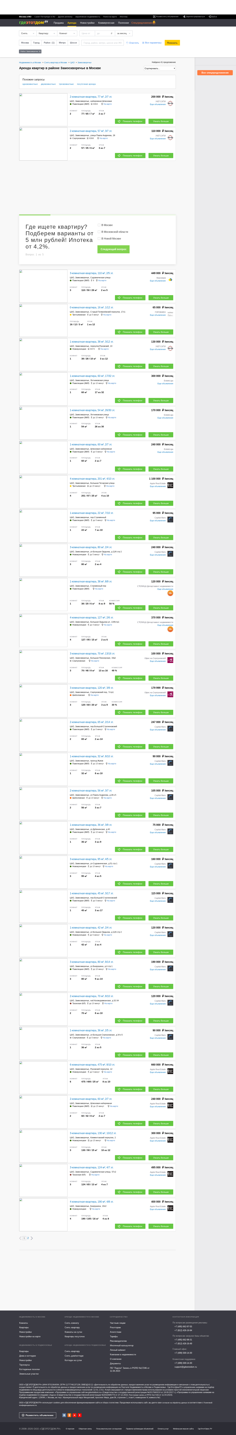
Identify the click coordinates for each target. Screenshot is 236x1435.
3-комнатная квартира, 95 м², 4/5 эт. (91, 859)
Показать (172, 42)
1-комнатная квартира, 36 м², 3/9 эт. (91, 824)
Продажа (59, 22)
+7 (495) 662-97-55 (183, 1326)
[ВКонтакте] (64, 1415)
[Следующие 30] (32, 1238)
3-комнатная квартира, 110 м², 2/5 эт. (91, 273)
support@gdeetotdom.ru (186, 1367)
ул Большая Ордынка (100, 552)
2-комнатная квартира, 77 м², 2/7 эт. (91, 96)
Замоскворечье (82, 101)
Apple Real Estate (158, 483)
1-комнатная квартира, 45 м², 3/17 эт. (91, 893)
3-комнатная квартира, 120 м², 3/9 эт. (91, 687)
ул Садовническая (98, 863)
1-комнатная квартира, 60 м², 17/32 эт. (92, 376)
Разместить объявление (39, 1415)
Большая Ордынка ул (100, 622)
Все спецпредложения (215, 72)
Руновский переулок (99, 1069)
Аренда (71, 22)
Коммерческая (106, 22)
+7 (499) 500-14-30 (183, 1353)
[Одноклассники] (69, 1415)
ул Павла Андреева (99, 795)
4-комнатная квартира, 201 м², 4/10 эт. (92, 478)
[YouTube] (74, 1415)
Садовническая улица (100, 277)
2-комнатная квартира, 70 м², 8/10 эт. (91, 996)
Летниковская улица (99, 380)
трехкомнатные (66, 84)
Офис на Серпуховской (155, 658)
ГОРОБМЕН (160, 312)
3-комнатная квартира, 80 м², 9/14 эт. (91, 962)
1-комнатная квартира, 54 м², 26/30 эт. (92, 410)
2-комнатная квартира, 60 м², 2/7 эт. (91, 1099)
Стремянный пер (98, 586)
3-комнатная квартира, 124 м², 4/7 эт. (91, 1167)
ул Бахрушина (96, 966)
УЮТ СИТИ (161, 101)
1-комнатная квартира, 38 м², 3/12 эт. (91, 341)
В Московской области (114, 231)
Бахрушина (95, 1206)
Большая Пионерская (100, 658)
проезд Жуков (96, 761)
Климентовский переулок (101, 1137)
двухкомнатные (48, 84)
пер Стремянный (98, 517)
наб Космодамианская (100, 1000)
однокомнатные (30, 84)
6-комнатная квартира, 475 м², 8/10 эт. (92, 1064)
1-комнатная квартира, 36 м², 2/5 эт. (91, 1030)
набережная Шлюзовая (101, 101)
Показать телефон (132, 121)
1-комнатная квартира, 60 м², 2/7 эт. (91, 444)
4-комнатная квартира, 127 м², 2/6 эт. (91, 617)
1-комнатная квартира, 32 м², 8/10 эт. (91, 756)
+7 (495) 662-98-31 (183, 1339)
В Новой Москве (111, 238)
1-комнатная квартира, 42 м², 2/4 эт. (91, 927)
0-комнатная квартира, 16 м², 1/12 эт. (91, 307)
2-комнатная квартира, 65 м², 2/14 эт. (91, 722)
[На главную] (34, 22)
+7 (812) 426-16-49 (183, 1343)
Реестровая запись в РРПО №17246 (144, 1395)
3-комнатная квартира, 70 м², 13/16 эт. (92, 653)
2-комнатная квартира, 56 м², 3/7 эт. (91, 790)
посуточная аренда (86, 84)
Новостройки (87, 22)
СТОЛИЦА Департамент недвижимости (155, 586)
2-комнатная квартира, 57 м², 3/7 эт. (91, 131)
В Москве (107, 225)
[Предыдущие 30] (20, 1238)
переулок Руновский (99, 346)
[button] (64, 109)
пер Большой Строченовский (103, 726)
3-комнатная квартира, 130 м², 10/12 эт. (93, 1133)
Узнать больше (161, 121)
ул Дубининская (97, 829)
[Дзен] (80, 1415)
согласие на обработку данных (174, 1403)
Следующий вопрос (114, 249)
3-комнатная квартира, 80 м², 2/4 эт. (91, 547)
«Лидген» (52, 1395)
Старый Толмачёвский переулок (105, 312)
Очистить (134, 42)
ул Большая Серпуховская (102, 1035)
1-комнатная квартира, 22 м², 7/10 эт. (91, 513)
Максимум (161, 278)
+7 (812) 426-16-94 (183, 1330)
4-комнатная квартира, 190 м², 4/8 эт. (91, 1201)
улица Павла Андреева (101, 135)
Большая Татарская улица (102, 483)
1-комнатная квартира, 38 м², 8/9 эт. (91, 581)
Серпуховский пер (98, 692)
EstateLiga (168, 381)
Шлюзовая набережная (101, 449)
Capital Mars (160, 518)
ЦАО (72, 101)
